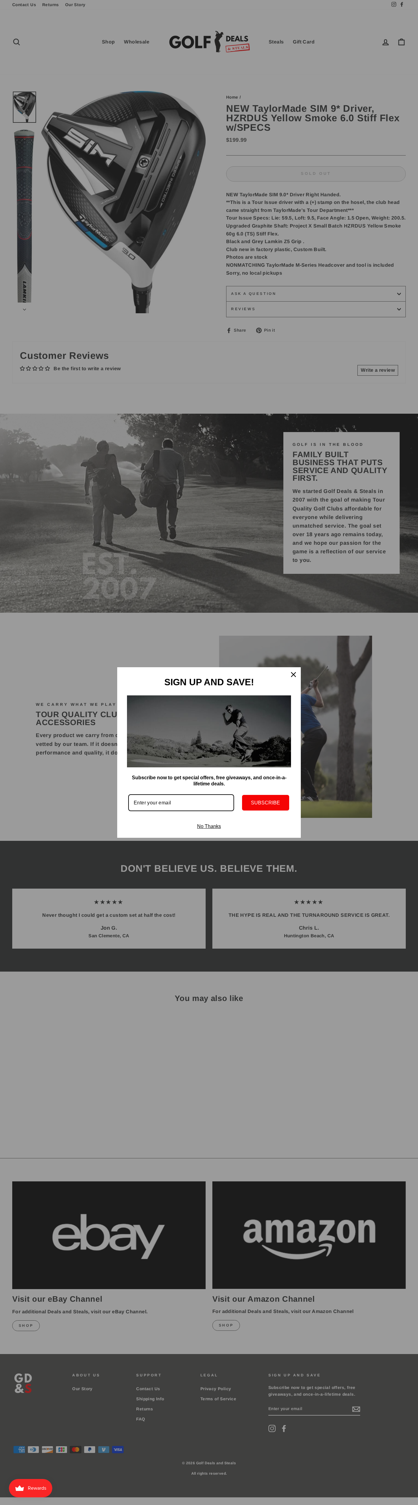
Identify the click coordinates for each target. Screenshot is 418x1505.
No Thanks (209, 826)
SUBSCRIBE (265, 802)
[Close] (293, 674)
